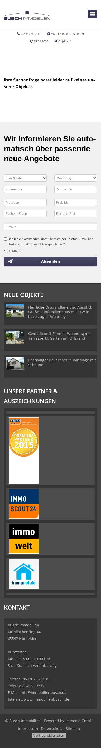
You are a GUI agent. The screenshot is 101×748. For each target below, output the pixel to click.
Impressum (28, 728)
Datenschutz (52, 728)
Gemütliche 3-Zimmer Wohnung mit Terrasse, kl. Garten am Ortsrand (59, 336)
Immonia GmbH (78, 720)
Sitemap (73, 728)
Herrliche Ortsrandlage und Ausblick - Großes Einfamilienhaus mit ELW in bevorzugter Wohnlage (61, 312)
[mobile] (92, 14)
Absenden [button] (50, 261)
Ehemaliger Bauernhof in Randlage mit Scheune (62, 362)
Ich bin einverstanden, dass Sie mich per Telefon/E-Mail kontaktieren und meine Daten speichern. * (51, 241)
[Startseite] (27, 15)
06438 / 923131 (30, 34)
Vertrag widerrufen (48, 735)
